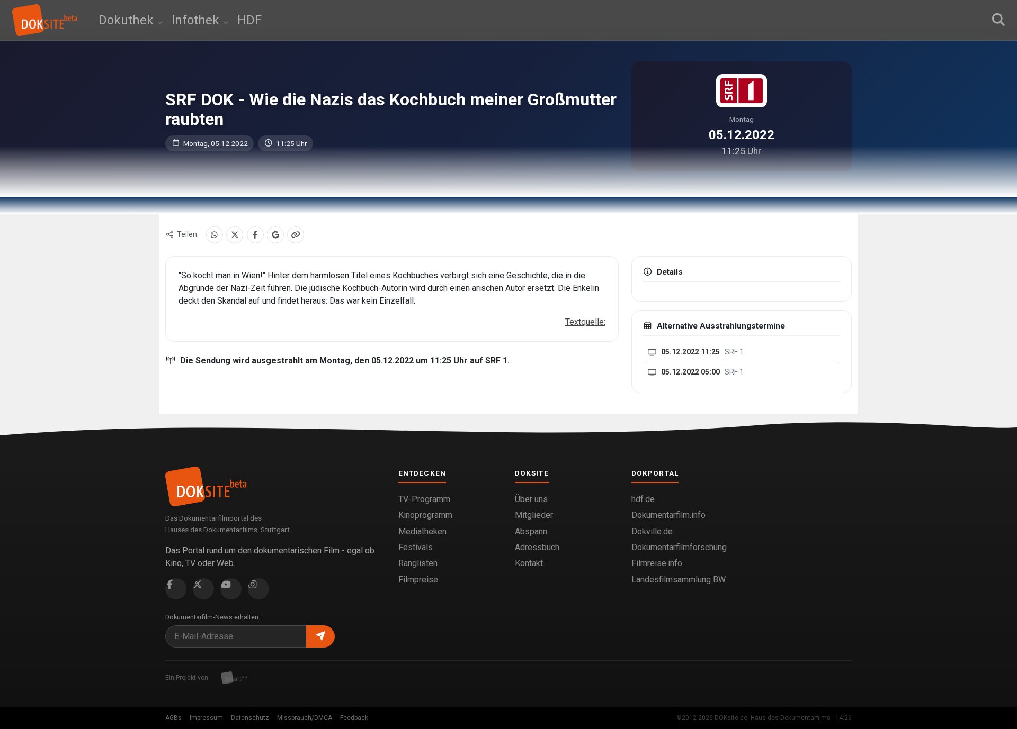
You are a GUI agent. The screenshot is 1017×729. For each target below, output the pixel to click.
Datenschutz (250, 718)
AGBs (173, 718)
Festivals (415, 547)
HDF (249, 20)
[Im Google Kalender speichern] (275, 234)
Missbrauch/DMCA (304, 718)
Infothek (197, 20)
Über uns (531, 499)
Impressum (206, 718)
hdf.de (643, 499)
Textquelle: (585, 322)
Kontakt (529, 563)
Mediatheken (422, 531)
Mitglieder (534, 515)
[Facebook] (255, 234)
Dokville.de (652, 531)
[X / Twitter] (234, 234)
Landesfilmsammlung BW (678, 580)
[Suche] (998, 20)
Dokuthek (128, 20)
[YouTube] (231, 588)
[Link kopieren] (295, 234)
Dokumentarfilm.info (668, 515)
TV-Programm (424, 499)
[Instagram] (258, 588)
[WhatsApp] (214, 234)
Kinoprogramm (425, 515)
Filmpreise (418, 580)
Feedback (354, 718)
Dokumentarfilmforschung (679, 547)
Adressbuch (537, 547)
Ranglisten (418, 563)
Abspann (531, 531)
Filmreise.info (656, 563)
